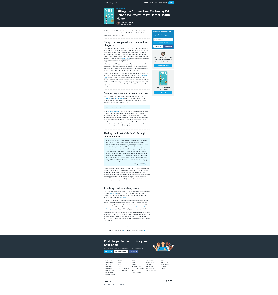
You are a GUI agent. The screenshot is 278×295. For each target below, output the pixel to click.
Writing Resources (151, 270)
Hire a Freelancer (108, 262)
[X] (164, 281)
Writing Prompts (165, 264)
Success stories (120, 8)
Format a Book (150, 268)
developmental (119, 98)
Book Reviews (164, 262)
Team (119, 264)
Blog (160, 2)
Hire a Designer (108, 266)
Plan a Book (149, 266)
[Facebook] (171, 281)
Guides (134, 264)
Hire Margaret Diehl (163, 65)
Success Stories (122, 270)
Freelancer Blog (136, 272)
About (165, 2)
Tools (155, 2)
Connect (145, 2)
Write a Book (149, 264)
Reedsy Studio (150, 262)
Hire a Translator (108, 272)
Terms (105, 285)
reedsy (107, 2)
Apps (114, 2)
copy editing (108, 98)
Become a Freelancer (124, 268)
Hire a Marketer (108, 268)
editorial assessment (114, 111)
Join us (171, 2)
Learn (151, 2)
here (124, 230)
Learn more (163, 92)
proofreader (113, 193)
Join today (108, 251)
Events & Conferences (138, 268)
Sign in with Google (120, 251)
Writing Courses (136, 266)
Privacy (110, 285)
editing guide (126, 58)
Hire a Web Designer (109, 274)
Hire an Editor (107, 264)
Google (157, 46)
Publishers (163, 268)
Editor (146, 164)
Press (119, 266)
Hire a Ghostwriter (109, 270)
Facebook (167, 46)
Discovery (123, 197)
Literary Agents (165, 266)
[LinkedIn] (169, 281)
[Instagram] (166, 281)
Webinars (134, 270)
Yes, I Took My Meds (125, 24)
